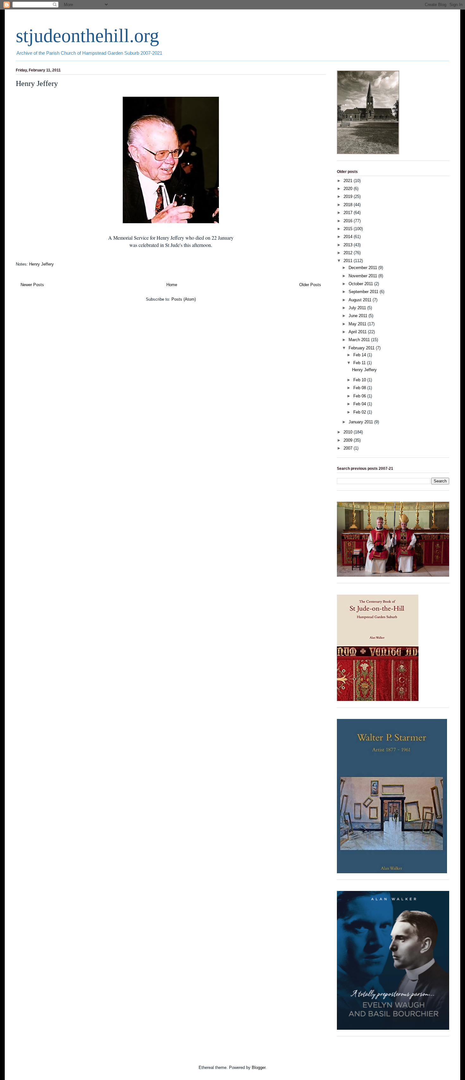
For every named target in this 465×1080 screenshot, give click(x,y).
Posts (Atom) (183, 299)
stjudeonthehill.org (87, 35)
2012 (349, 252)
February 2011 (362, 348)
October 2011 (361, 283)
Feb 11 (360, 362)
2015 (349, 228)
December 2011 (363, 267)
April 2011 (358, 331)
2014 (349, 236)
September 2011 (364, 291)
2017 (349, 212)
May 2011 (358, 324)
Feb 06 (360, 396)
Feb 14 (360, 355)
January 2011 (361, 422)
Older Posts (310, 284)
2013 (349, 244)
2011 (349, 260)
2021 (349, 180)
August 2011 (361, 300)
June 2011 (359, 315)
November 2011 (363, 275)
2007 (349, 448)
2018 (349, 204)
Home (171, 284)
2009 (349, 440)
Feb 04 (360, 404)
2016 (349, 220)
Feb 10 (360, 379)
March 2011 (360, 339)
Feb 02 (360, 412)
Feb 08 (360, 387)
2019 (349, 196)
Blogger (258, 1067)
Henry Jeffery (37, 83)
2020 (349, 188)
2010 (349, 432)
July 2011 (358, 307)
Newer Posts (32, 284)
